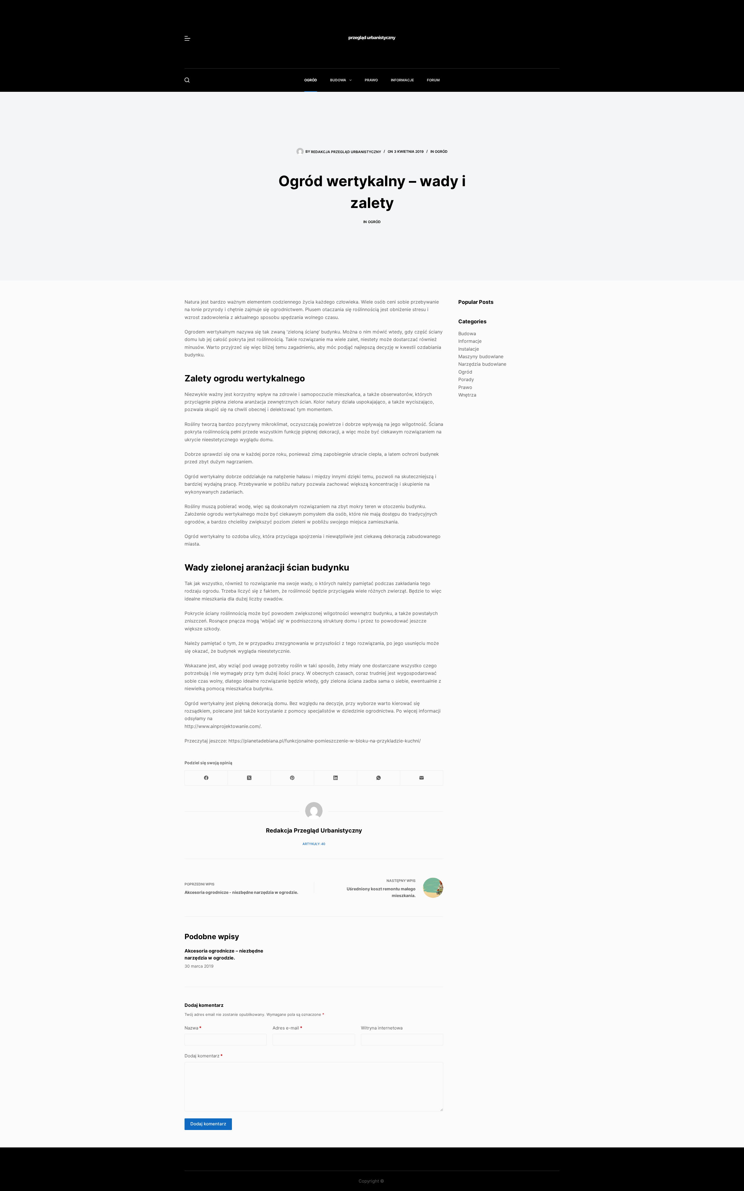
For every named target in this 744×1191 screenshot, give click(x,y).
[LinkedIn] (335, 778)
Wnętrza (467, 395)
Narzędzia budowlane (482, 364)
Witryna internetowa (382, 1028)
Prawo (371, 80)
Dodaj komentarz (204, 1056)
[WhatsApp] (378, 778)
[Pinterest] (292, 778)
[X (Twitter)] (249, 778)
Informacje (402, 80)
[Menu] (187, 38)
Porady (466, 379)
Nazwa (193, 1028)
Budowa (338, 80)
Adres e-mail (287, 1028)
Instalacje (468, 349)
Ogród (310, 80)
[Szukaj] (187, 80)
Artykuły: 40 (314, 844)
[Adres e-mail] (421, 778)
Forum (433, 80)
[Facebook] (206, 778)
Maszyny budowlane (480, 356)
